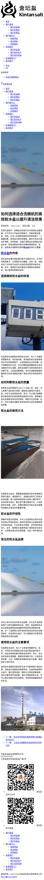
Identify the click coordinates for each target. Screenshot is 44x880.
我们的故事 (15, 27)
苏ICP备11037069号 (9, 877)
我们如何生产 (16, 53)
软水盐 (26, 247)
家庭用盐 (14, 38)
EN (7, 68)
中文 (7, 66)
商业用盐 (14, 41)
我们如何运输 (16, 55)
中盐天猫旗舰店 (12, 77)
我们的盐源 (15, 50)
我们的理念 (15, 30)
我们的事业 (15, 33)
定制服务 (14, 44)
